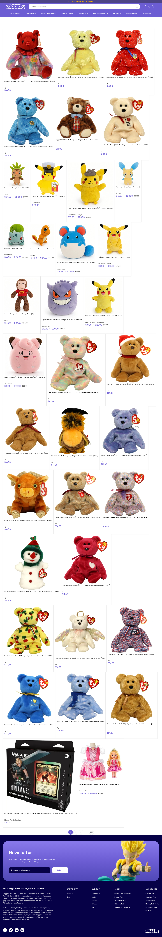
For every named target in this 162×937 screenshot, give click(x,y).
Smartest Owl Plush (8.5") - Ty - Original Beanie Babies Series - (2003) (74, 456)
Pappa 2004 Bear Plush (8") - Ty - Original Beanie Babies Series (77, 140)
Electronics (83, 13)
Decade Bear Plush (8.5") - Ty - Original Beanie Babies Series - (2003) (129, 77)
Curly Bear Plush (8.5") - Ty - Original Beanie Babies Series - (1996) (26, 453)
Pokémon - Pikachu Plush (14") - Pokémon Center (114, 257)
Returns (94, 904)
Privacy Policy (119, 897)
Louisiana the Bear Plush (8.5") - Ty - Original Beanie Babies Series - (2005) (29, 725)
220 (91, 832)
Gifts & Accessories (100, 13)
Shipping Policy (119, 904)
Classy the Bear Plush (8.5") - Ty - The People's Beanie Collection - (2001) (28, 146)
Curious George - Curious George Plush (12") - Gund (21, 314)
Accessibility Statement (122, 907)
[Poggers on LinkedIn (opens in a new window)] (17, 930)
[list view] (157, 23)
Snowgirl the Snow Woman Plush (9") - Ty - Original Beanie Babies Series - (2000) (31, 591)
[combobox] (81, 6)
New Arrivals (147, 13)
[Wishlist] (149, 6)
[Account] (145, 6)
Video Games (30, 13)
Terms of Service (120, 900)
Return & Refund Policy (122, 894)
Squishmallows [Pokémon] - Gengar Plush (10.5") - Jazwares (62, 320)
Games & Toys (151, 897)
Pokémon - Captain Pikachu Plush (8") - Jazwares (48, 196)
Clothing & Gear (67, 13)
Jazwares (36, 202)
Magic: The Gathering (12, 820)
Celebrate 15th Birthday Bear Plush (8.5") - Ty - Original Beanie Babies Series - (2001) (76, 392)
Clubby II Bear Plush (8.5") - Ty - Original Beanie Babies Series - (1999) (124, 455)
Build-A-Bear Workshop (94, 322)
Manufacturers (131, 13)
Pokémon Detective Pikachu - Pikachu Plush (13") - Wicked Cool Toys (90, 208)
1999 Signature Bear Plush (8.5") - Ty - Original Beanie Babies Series (77, 517)
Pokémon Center (104, 263)
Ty (5, 88)
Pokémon (8, 255)
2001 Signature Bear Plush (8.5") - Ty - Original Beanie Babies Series (125, 517)
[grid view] (153, 23)
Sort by (8, 24)
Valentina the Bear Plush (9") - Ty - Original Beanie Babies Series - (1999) (86, 585)
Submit (60, 870)
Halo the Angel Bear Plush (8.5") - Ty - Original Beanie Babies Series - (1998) (80, 658)
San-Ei (118, 193)
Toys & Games (14, 13)
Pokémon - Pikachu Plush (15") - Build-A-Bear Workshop (103, 316)
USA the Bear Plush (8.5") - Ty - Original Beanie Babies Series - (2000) (131, 654)
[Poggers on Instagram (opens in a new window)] (22, 930)
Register (94, 900)
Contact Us (96, 894)
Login (94, 897)
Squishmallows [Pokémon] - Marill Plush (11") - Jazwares (76, 262)
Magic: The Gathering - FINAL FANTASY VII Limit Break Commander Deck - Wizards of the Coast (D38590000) (40, 814)
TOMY (6, 194)
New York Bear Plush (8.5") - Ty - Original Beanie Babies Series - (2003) (124, 145)
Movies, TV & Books (48, 13)
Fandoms (116, 13)
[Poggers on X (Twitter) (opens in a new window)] (11, 930)
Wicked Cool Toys (75, 215)
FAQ (93, 907)
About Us (70, 894)
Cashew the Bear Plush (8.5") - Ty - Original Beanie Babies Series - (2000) (131, 724)
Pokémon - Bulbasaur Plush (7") (14, 248)
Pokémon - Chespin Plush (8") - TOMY (16, 188)
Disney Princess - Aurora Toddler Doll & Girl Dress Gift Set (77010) (101, 784)
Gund (6, 320)
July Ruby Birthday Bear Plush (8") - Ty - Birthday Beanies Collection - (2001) (29, 81)
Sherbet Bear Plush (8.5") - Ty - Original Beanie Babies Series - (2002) (81, 77)
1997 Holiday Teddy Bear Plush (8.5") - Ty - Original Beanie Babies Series (131, 384)
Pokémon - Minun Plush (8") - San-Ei (128, 187)
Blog (68, 897)
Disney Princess (85, 791)
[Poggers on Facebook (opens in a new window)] (5, 930)
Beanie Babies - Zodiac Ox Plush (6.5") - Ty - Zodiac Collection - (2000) (28, 520)
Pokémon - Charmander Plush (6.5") (42, 249)
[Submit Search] (137, 7)
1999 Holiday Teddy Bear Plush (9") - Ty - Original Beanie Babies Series (80, 721)
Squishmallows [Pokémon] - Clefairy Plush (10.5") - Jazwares (24, 377)
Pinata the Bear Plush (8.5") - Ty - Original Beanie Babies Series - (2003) (28, 656)
